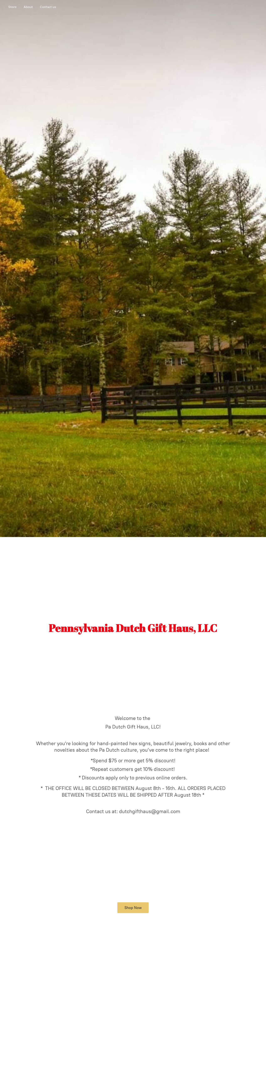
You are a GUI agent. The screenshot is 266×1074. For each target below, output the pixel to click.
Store (12, 7)
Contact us (48, 7)
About (28, 7)
